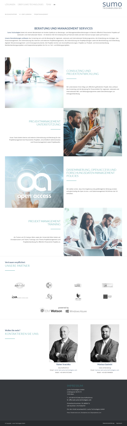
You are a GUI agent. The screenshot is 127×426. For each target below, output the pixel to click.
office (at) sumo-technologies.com (80, 400)
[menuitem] (10, 4)
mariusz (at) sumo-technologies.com (107, 370)
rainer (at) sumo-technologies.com (65, 370)
